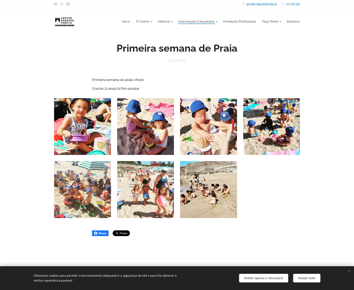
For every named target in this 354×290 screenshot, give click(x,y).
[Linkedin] (67, 4)
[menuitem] (127, 21)
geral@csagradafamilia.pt (261, 4)
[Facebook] (55, 4)
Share (103, 233)
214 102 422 (293, 4)
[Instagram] (61, 4)
